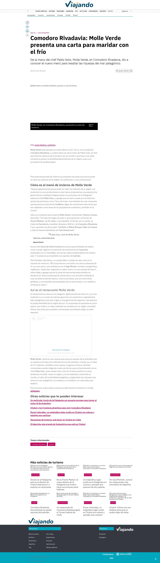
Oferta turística (41, 11)
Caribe (68, 15)
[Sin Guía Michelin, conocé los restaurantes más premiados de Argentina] (121, 471)
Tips (76, 11)
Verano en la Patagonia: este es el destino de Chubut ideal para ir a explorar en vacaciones (40, 483)
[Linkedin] (27, 31)
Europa (60, 15)
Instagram (102, 537)
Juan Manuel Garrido (45, 145)
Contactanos (107, 554)
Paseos (113, 502)
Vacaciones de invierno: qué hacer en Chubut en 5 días (55, 419)
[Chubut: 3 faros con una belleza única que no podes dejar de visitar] (121, 499)
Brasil (75, 15)
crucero (41, 15)
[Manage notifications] (155, 558)
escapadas (31, 15)
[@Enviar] (27, 35)
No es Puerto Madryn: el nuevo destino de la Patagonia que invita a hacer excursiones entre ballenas (67, 484)
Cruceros (103, 11)
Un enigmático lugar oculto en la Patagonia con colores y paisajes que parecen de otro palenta (95, 483)
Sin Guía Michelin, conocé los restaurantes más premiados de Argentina (120, 482)
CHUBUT (34, 502)
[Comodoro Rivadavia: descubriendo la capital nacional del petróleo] (42, 499)
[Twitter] (27, 26)
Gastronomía (43, 33)
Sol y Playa (83, 11)
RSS (111, 558)
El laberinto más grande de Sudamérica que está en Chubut (57, 424)
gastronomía (115, 475)
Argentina (69, 11)
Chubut (51, 444)
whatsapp (35, 391)
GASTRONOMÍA (62, 502)
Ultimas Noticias (51, 547)
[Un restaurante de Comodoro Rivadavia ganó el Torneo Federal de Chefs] (68, 499)
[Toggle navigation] (27, 11)
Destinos (52, 11)
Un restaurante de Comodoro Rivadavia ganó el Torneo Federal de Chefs (68, 511)
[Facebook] (27, 22)
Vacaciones (60, 11)
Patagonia (87, 475)
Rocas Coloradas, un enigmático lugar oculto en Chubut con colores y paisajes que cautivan (94, 511)
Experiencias (93, 11)
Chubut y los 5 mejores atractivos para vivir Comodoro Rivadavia (60, 407)
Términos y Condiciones (36, 561)
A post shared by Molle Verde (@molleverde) (61, 353)
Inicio (33, 33)
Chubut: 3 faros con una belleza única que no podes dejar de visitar (120, 510)
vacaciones (50, 15)
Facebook (102, 534)
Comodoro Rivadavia (39, 444)
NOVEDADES (35, 475)
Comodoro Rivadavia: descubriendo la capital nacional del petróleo (40, 510)
